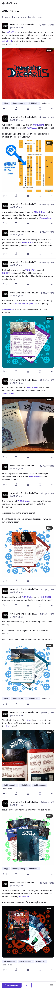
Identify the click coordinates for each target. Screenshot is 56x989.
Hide (49, 50)
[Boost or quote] (16, 108)
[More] (52, 108)
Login (26, 985)
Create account (11, 985)
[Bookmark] (40, 108)
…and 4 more (45, 103)
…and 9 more (7, 789)
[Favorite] (28, 108)
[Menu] (51, 985)
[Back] (3, 3)
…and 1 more (7, 965)
